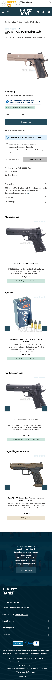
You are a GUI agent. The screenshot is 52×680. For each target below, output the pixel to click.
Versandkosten (43, 651)
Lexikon (44, 668)
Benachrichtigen (35, 159)
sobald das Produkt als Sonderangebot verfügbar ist (27, 151)
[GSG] (26, 33)
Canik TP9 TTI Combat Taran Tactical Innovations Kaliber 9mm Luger (26, 499)
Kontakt (12, 658)
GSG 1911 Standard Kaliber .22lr (26, 264)
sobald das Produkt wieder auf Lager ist (24, 144)
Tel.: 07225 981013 (11, 603)
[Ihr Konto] (43, 11)
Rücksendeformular (34, 662)
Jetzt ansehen (26, 570)
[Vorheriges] (7, 328)
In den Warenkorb (26, 122)
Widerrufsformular (17, 662)
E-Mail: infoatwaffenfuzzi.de (15, 607)
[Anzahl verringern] (7, 114)
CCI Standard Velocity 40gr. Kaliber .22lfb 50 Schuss (26, 340)
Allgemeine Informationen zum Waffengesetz (22, 668)
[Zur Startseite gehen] (26, 11)
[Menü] (3, 11)
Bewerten (22, 29)
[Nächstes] (44, 328)
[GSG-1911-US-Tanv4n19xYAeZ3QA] (27, 66)
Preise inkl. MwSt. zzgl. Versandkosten (19, 96)
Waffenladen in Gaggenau (26, 672)
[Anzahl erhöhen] (23, 114)
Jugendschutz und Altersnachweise (30, 658)
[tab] (26, 188)
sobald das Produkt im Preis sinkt (21, 147)
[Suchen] (8, 11)
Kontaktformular (21, 614)
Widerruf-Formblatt (26, 665)
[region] (27, 66)
